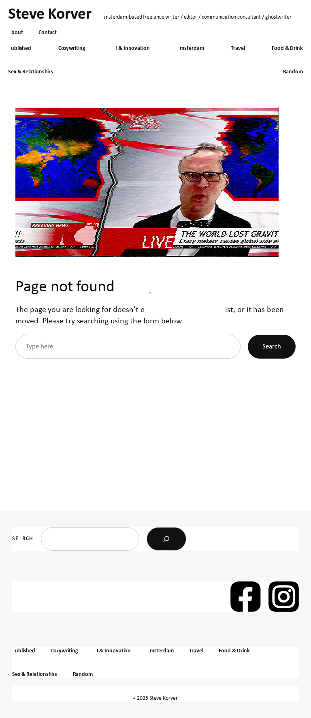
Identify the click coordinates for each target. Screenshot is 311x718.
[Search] (166, 539)
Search (271, 346)
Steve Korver (49, 14)
